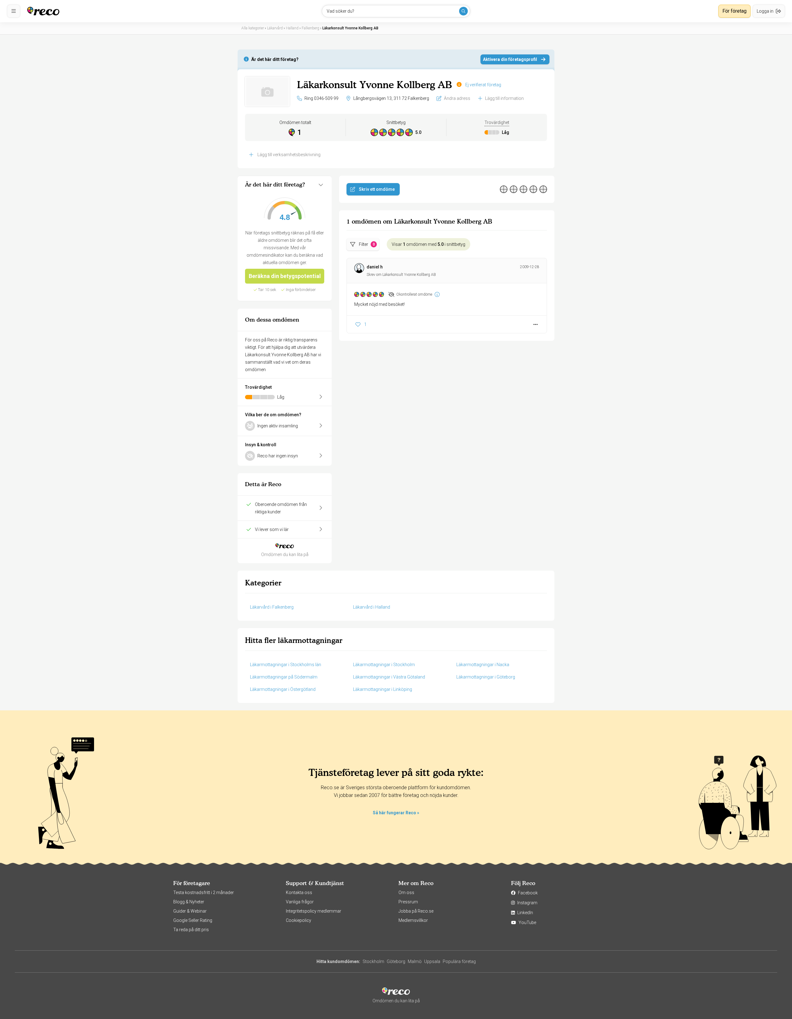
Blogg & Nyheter (188, 901)
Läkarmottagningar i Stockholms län (285, 664)
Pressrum (408, 901)
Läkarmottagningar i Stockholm (384, 664)
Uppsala (432, 961)
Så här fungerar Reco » (396, 812)
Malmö (415, 961)
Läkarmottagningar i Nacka (482, 664)
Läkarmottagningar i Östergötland (283, 689)
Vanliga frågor (300, 901)
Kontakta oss (299, 892)
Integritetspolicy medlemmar (313, 911)
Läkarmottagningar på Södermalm (283, 676)
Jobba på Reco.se (415, 911)
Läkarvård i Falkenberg (272, 607)
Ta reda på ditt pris (191, 929)
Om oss (406, 892)
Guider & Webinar (190, 911)
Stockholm (373, 961)
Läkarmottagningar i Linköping (382, 689)
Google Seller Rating (192, 920)
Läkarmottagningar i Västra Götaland (389, 676)
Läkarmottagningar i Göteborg (485, 676)
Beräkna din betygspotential (285, 276)
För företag (734, 11)
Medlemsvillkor (413, 920)
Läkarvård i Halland (371, 607)
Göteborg (396, 961)
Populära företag (459, 961)
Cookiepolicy (298, 920)
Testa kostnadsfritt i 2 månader (203, 892)
